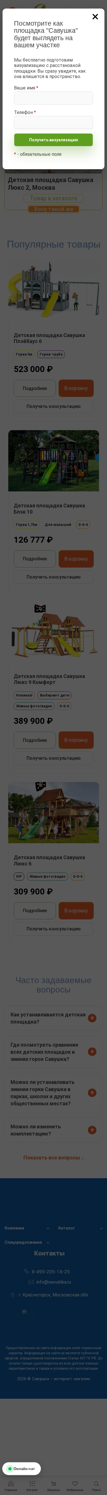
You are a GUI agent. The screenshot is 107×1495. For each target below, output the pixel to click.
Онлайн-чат (24, 1469)
